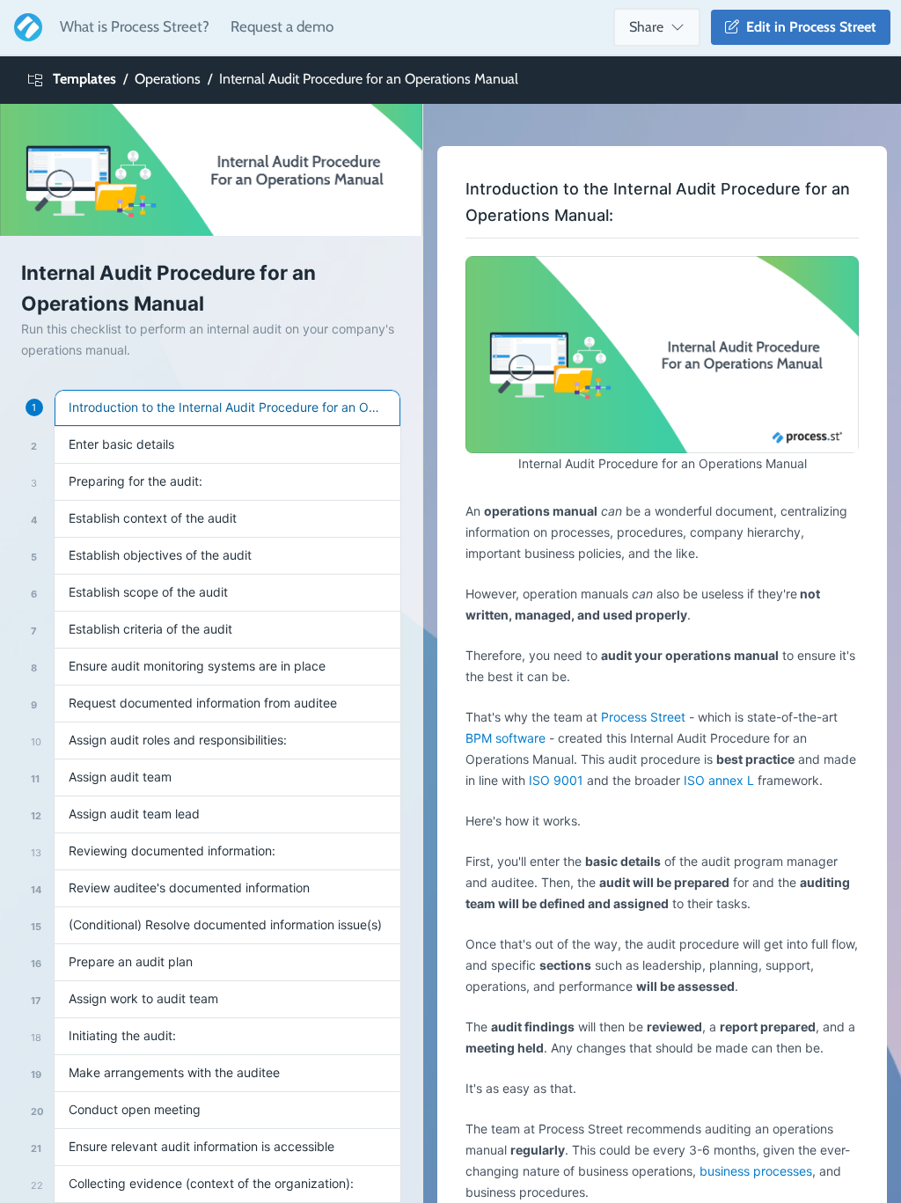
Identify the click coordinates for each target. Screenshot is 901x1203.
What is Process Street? (134, 26)
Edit (807, 26)
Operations (168, 78)
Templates (84, 78)
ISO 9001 (556, 780)
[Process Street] (25, 27)
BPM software (505, 737)
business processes (756, 1170)
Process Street (643, 716)
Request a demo (282, 26)
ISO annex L (719, 780)
